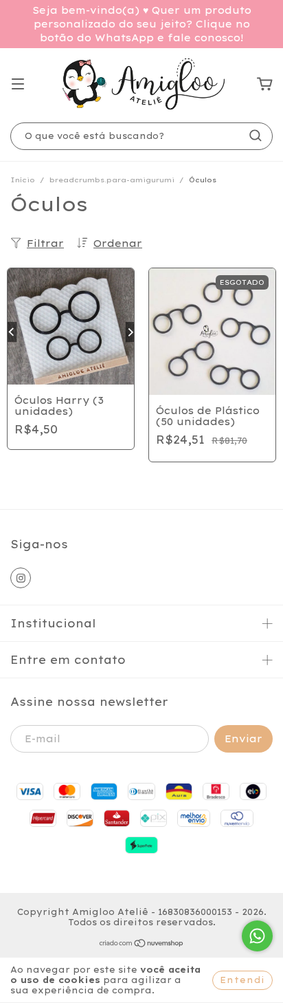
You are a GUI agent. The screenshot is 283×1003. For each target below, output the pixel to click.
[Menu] (18, 84)
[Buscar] (255, 136)
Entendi (242, 980)
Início (22, 179)
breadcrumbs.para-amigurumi (111, 179)
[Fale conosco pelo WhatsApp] (257, 935)
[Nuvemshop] (142, 945)
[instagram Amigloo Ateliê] (20, 578)
